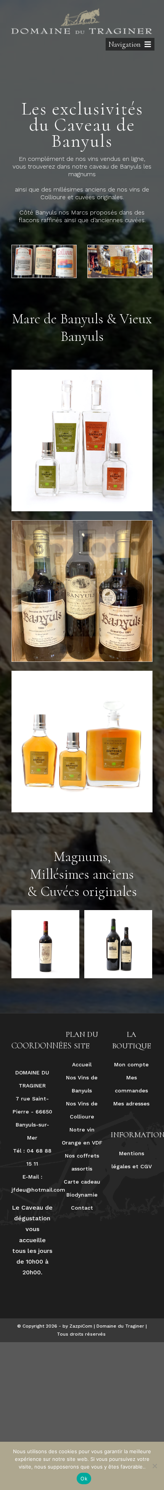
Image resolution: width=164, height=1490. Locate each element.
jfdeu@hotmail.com (38, 1190)
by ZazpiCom (77, 1326)
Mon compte (131, 1064)
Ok (83, 1478)
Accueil (82, 1064)
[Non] (154, 1466)
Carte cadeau (82, 1182)
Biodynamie (82, 1195)
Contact (82, 1208)
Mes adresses (131, 1103)
